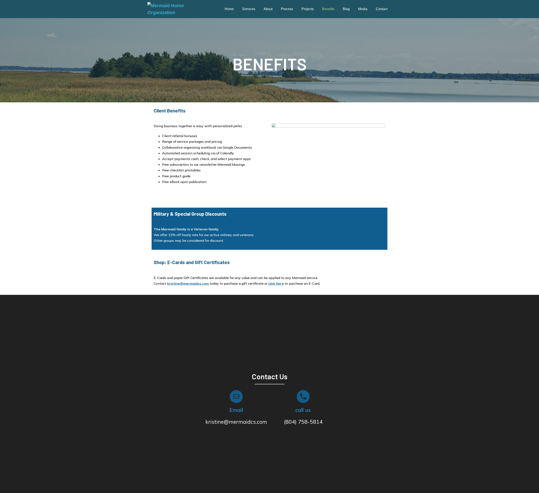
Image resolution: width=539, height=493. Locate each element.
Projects (308, 9)
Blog (346, 9)
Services (248, 9)
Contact (381, 9)
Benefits (328, 9)
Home (229, 9)
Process (287, 9)
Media (362, 9)
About (268, 9)
